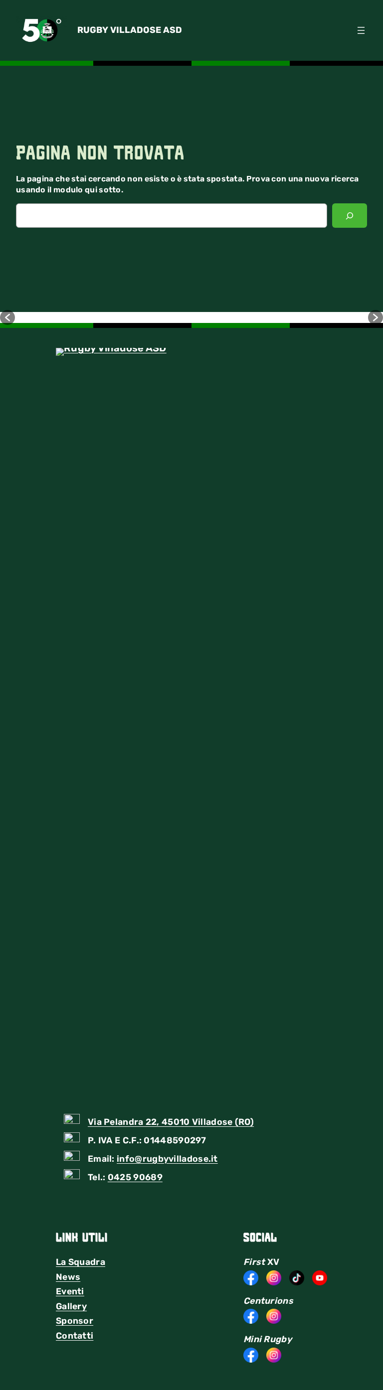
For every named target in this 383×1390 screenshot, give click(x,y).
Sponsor (74, 1321)
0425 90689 (135, 1177)
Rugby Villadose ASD (129, 30)
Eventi (70, 1291)
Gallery (71, 1306)
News (68, 1277)
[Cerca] (349, 215)
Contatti (74, 1336)
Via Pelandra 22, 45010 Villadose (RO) (171, 1122)
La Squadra (80, 1262)
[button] (7, 317)
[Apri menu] (361, 30)
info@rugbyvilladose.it (167, 1159)
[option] (103, 317)
